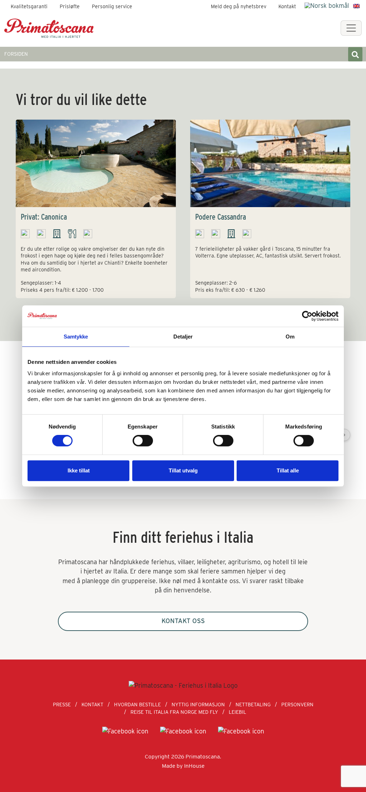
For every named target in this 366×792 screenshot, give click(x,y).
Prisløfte (70, 6)
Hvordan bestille (137, 704)
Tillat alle (288, 470)
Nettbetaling (253, 704)
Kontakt (287, 6)
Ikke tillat (79, 470)
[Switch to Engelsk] (356, 5)
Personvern (297, 704)
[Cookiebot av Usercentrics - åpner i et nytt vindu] (307, 316)
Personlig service (112, 6)
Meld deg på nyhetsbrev (238, 6)
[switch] (143, 440)
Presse (62, 704)
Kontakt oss (183, 621)
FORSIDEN (16, 54)
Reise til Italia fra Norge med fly (174, 712)
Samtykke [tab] (76, 337)
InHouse (194, 765)
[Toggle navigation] (351, 28)
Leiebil (237, 712)
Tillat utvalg (183, 470)
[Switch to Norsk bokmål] (327, 5)
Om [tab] (290, 337)
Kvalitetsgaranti (29, 6)
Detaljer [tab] (183, 337)
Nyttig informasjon (198, 704)
